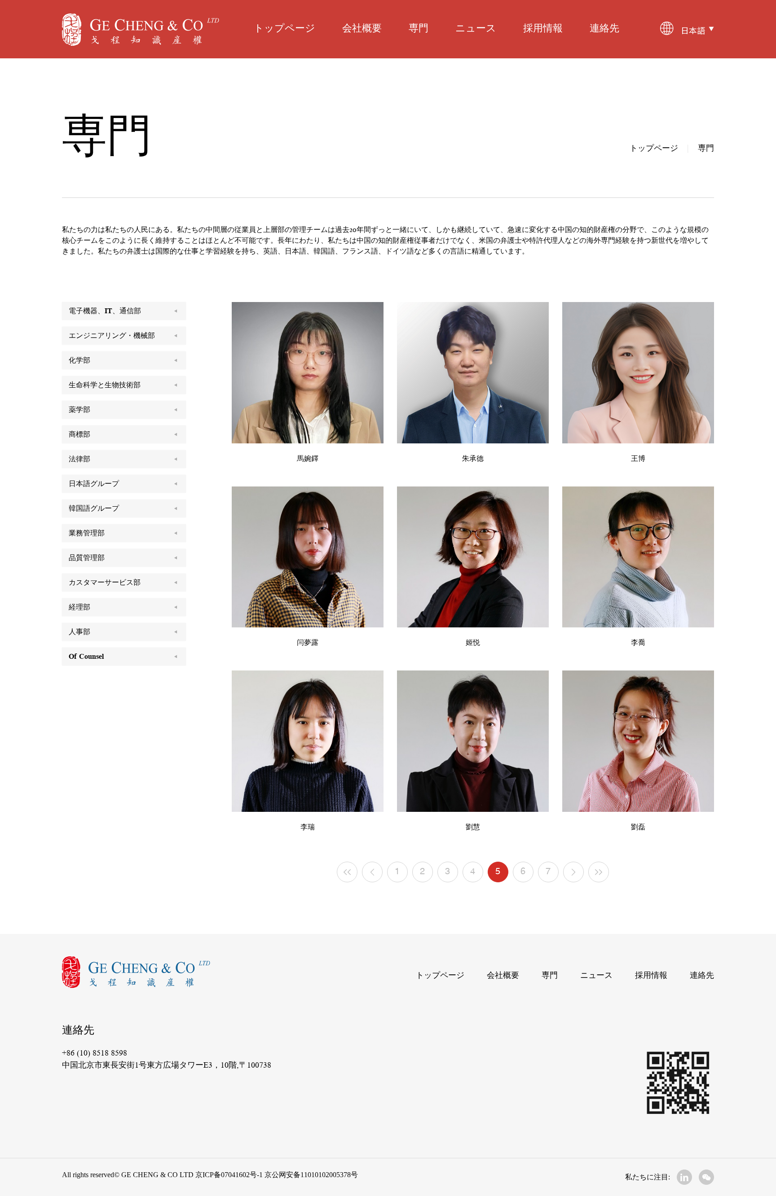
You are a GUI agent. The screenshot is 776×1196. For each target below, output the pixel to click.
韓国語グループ (94, 508)
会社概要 (362, 29)
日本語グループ (94, 484)
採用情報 (543, 29)
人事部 (79, 632)
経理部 (79, 607)
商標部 (79, 434)
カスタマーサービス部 (105, 582)
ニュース (475, 29)
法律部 (79, 459)
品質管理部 (87, 558)
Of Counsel (86, 657)
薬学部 (79, 410)
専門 (418, 29)
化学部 (79, 360)
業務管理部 (87, 533)
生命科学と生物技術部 (105, 385)
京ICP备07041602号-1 (229, 1174)
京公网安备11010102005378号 (310, 1174)
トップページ (284, 29)
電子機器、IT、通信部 (105, 311)
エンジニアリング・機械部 (112, 336)
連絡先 (604, 29)
